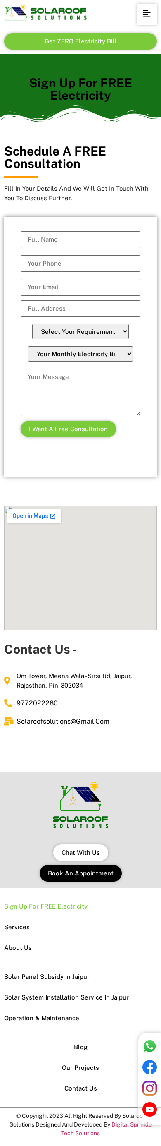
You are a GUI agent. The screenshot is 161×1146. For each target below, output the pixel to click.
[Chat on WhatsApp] (149, 1051)
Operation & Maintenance (41, 1017)
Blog (81, 1046)
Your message (80, 391)
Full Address (80, 308)
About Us (18, 947)
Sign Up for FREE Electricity (46, 906)
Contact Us (80, 1088)
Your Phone (80, 262)
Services (17, 926)
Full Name (80, 239)
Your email (80, 286)
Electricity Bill (80, 353)
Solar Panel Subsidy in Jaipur (47, 976)
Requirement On (80, 330)
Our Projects (80, 1067)
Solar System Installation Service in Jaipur (66, 997)
